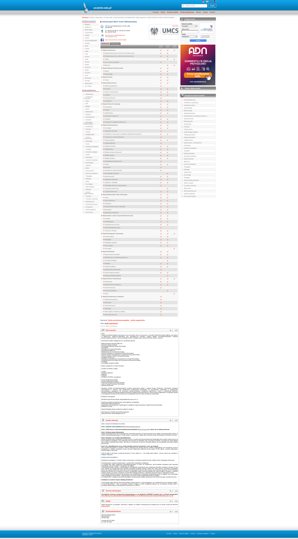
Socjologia (107, 119)
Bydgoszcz (88, 27)
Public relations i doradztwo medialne (114, 311)
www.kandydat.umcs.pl (133, 426)
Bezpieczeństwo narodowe (112, 254)
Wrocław (87, 80)
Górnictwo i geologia (91, 152)
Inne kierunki (89, 212)
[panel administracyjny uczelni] (215, 2)
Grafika (88, 154)
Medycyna (187, 161)
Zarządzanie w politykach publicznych (115, 122)
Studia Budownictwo (189, 113)
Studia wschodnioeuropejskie (112, 275)
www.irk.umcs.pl (144, 429)
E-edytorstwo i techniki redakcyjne (114, 137)
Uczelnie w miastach (202, 533)
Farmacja (88, 129)
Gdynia (87, 38)
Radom (87, 64)
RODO (91, 534)
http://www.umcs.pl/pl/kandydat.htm (115, 35)
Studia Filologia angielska (191, 132)
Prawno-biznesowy (109, 98)
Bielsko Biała (88, 30)
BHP (87, 103)
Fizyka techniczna (109, 200)
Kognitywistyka (108, 113)
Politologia (88, 178)
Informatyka (89, 157)
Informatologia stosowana (111, 173)
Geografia (88, 149)
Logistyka (88, 165)
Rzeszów (87, 67)
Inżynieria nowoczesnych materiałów (114, 206)
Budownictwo (89, 111)
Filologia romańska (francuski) (113, 152)
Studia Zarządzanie (189, 193)
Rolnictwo (88, 189)
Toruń (86, 75)
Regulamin (85, 534)
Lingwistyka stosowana (111, 179)
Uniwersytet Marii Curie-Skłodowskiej (123, 17)
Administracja (89, 94)
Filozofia (106, 110)
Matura (198, 12)
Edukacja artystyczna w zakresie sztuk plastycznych (119, 53)
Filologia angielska (109, 140)
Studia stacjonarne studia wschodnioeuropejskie (160, 17)
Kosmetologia (89, 162)
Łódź (86, 54)
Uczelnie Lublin (108, 17)
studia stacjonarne (111, 323)
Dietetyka (88, 114)
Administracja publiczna (111, 299)
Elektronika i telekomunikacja (88, 123)
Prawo (87, 181)
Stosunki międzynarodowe (88, 192)
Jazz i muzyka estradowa (111, 62)
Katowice (87, 43)
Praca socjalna (108, 245)
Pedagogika (89, 176)
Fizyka (87, 144)
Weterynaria (187, 188)
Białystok (87, 24)
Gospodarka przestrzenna (111, 224)
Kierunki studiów (172, 12)
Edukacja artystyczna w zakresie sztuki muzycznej (119, 56)
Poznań (87, 62)
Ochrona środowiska (91, 173)
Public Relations (90, 186)
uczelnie (98, 7)
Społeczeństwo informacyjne (112, 269)
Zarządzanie (89, 207)
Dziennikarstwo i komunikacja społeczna (115, 257)
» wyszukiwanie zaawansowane (205, 36)
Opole (86, 59)
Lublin (86, 51)
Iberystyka (107, 167)
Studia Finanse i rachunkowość (193, 142)
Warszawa (88, 78)
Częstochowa (89, 32)
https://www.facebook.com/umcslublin (115, 40)
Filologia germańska (110, 146)
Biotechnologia (108, 74)
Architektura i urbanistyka (88, 97)
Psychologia (89, 184)
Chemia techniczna (109, 305)
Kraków (87, 48)
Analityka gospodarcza (110, 86)
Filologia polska (90, 134)
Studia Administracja (189, 100)
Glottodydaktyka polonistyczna (113, 161)
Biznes (87, 109)
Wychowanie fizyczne (92, 204)
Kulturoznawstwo (109, 176)
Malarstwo (107, 65)
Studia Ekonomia (188, 118)
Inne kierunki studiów (190, 196)
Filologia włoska (188, 140)
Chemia (106, 80)
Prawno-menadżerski (110, 290)
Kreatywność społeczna (111, 116)
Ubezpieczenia (90, 201)
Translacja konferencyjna (111, 188)
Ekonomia (88, 119)
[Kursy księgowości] (198, 65)
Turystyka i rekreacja (92, 199)
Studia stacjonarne (141, 17)
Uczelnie (155, 12)
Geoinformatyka (108, 221)
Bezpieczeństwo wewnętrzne (112, 284)
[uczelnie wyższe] (203, 2)
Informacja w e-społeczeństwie (113, 170)
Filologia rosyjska (109, 155)
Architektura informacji (110, 131)
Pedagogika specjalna (110, 242)
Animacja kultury (109, 236)
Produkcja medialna (109, 266)
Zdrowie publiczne (91, 209)
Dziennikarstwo (90, 117)
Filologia (88, 132)
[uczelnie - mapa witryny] (211, 2)
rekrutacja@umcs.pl (111, 36)
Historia (106, 164)
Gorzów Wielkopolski (91, 40)
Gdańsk (87, 35)
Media (87, 168)
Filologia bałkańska (109, 143)
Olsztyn (87, 56)
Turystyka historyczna (110, 191)
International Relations (110, 260)
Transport (88, 196)
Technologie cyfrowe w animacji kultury (115, 185)
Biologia (88, 106)
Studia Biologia (188, 108)
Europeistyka (89, 126)
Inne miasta (88, 86)
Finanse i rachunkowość (88, 137)
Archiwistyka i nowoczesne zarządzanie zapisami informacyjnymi (122, 134)
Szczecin (87, 72)
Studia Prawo (187, 172)
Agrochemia (107, 302)
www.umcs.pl (105, 506)
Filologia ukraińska (109, 158)
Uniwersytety (99, 17)
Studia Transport (188, 183)
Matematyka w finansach (111, 212)
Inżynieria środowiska (92, 160)
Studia (163, 12)
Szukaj (205, 12)
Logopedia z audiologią (110, 182)
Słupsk (87, 70)
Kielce (86, 46)
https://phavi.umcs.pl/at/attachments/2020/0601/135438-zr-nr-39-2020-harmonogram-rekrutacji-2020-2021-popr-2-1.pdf (137, 495)
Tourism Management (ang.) (112, 227)
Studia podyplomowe (187, 12)
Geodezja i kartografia (92, 146)
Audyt (87, 101)
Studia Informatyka (189, 153)
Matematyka (107, 209)
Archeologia (107, 128)
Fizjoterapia (89, 141)
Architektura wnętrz (189, 105)
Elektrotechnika (188, 121)
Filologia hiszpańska (189, 137)
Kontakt (212, 12)
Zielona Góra (88, 83)
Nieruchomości (90, 170)
